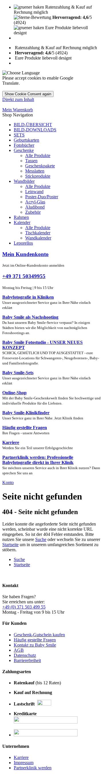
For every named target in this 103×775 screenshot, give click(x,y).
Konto (8, 482)
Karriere (21, 757)
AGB (19, 650)
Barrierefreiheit (27, 660)
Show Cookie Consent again (28, 94)
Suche (40, 539)
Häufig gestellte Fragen (35, 639)
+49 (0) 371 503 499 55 (23, 606)
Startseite (10, 544)
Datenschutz (25, 655)
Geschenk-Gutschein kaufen (39, 634)
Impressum (23, 762)
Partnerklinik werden (33, 767)
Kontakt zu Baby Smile (35, 645)
